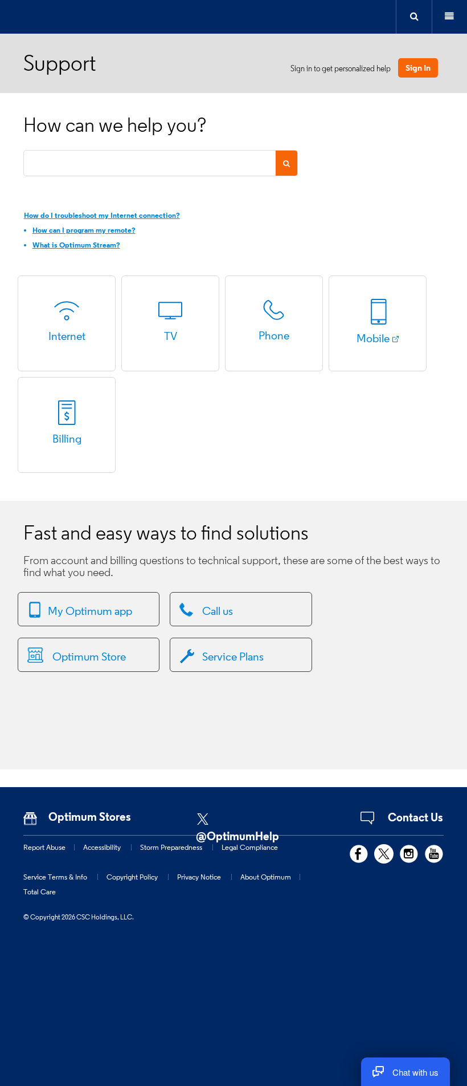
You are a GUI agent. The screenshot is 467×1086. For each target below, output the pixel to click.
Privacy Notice (199, 876)
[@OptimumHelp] (248, 815)
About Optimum (265, 876)
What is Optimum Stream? (76, 245)
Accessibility (102, 847)
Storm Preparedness (171, 847)
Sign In (418, 67)
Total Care (39, 891)
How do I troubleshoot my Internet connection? (102, 215)
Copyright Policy (132, 876)
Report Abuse (44, 847)
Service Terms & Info (55, 876)
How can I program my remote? (84, 230)
